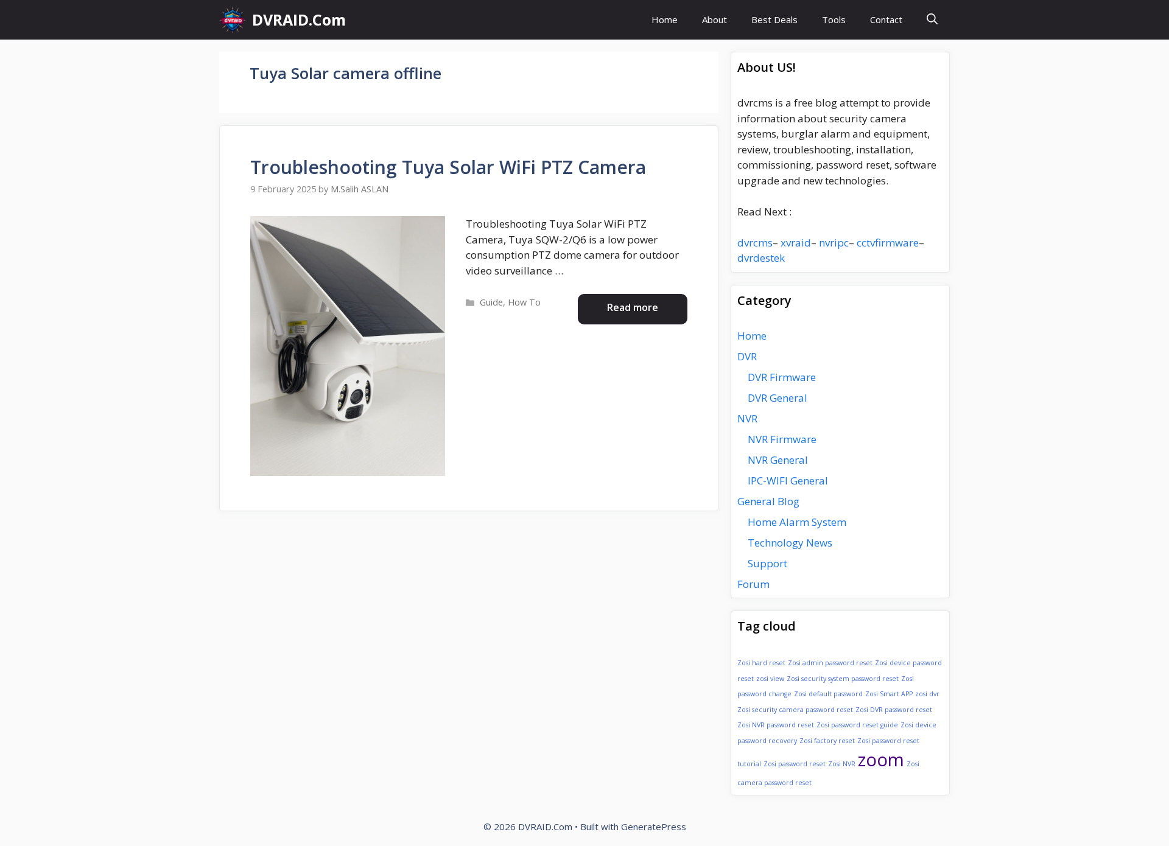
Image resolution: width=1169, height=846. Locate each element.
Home (664, 19)
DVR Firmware (782, 377)
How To (524, 302)
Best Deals (774, 19)
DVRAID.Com (299, 19)
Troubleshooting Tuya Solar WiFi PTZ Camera (448, 167)
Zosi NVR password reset (775, 725)
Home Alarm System (797, 522)
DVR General (777, 398)
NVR (747, 418)
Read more (632, 307)
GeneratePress (653, 826)
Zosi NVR (841, 764)
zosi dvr (927, 694)
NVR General (778, 460)
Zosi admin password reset (830, 663)
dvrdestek (761, 258)
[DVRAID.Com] (232, 20)
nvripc (834, 243)
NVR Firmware (782, 439)
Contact (886, 19)
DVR (747, 356)
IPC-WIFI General (788, 481)
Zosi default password (828, 694)
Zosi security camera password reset (795, 709)
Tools (834, 19)
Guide (491, 302)
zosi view (770, 678)
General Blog (768, 501)
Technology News (790, 543)
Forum (753, 584)
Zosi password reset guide (857, 725)
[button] (932, 20)
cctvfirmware (888, 243)
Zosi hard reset (761, 663)
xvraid (796, 243)
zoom (881, 759)
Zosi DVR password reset (893, 709)
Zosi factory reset (827, 740)
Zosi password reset (795, 764)
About (714, 19)
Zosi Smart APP (889, 694)
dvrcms (755, 243)
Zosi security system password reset (843, 678)
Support (767, 563)
